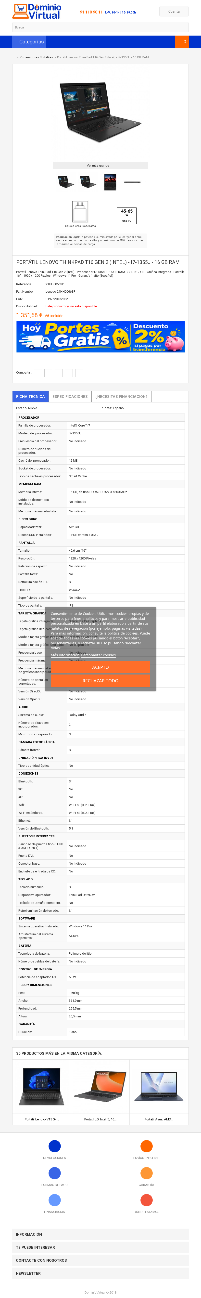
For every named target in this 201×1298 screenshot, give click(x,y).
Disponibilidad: (27, 306)
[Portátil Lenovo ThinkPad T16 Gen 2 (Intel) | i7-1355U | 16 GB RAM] (66, 191)
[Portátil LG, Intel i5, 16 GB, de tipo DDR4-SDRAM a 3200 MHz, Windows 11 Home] (100, 1061)
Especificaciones (70, 396)
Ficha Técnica (30, 396)
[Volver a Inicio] (13, 57)
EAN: (19, 299)
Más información (65, 654)
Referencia (23, 284)
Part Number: (25, 291)
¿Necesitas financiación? (121, 396)
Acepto (100, 667)
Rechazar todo (100, 681)
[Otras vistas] (54, 183)
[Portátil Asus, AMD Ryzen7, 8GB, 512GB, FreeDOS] (159, 1061)
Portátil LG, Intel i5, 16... (100, 1119)
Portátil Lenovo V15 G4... (42, 1119)
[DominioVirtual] (36, 18)
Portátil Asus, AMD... (159, 1119)
